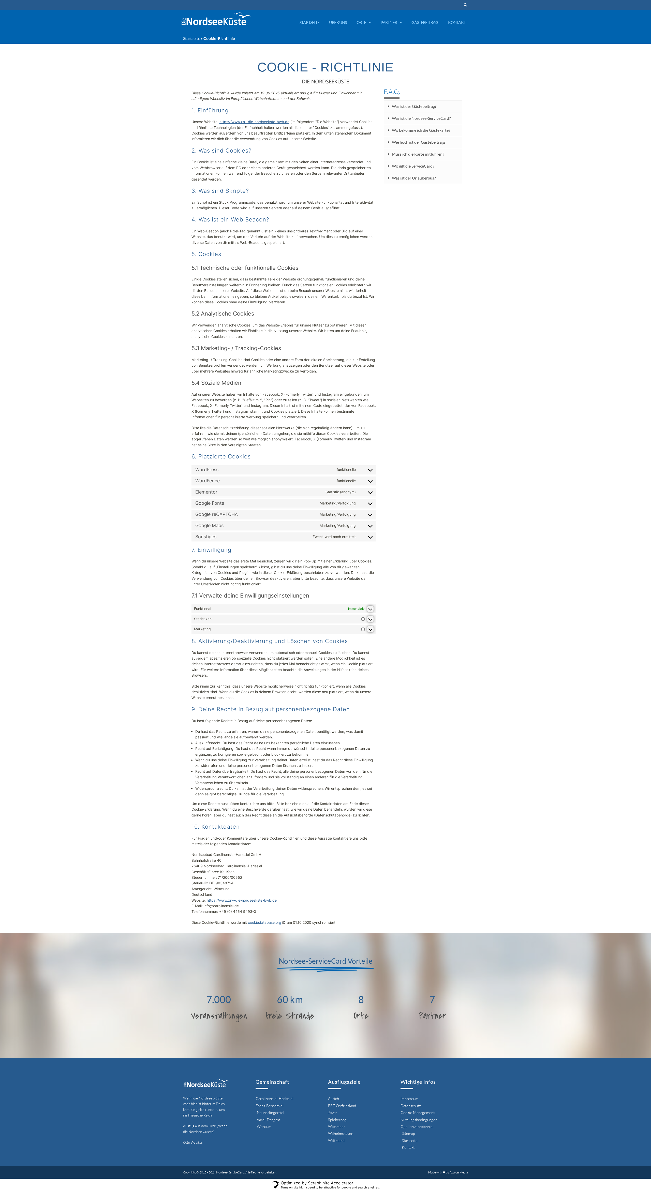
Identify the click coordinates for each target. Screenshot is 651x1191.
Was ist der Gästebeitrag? (414, 106)
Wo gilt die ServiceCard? (413, 165)
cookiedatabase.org (264, 922)
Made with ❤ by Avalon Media (448, 1172)
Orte (361, 22)
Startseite (309, 22)
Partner (389, 22)
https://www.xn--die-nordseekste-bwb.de (254, 122)
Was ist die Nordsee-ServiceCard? (421, 118)
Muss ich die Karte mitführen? (418, 154)
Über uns (338, 22)
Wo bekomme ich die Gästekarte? (421, 130)
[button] (465, 5)
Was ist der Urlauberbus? (414, 177)
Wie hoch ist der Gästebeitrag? (418, 142)
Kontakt (457, 22)
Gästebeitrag (424, 22)
